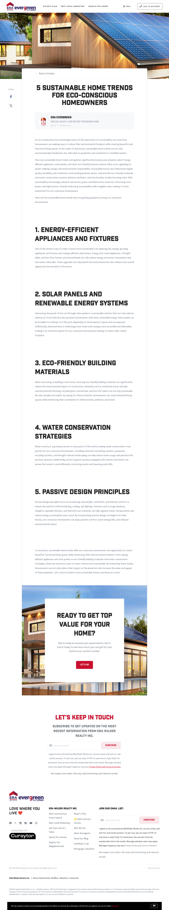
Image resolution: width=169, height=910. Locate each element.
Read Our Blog (81, 838)
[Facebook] (10, 823)
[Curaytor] (22, 838)
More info (115, 906)
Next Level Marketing (72, 6)
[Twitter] (16, 823)
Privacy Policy (154, 868)
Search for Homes (58, 837)
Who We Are (80, 827)
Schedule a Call (81, 843)
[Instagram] (36, 823)
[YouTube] (31, 823)
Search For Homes (98, 6)
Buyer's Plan (50, 6)
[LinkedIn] (20, 823)
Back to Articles (47, 73)
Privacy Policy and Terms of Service (105, 766)
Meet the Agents (82, 833)
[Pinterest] (25, 823)
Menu (128, 6)
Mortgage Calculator (84, 848)
